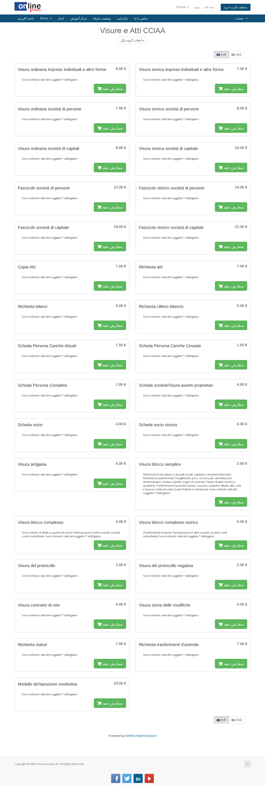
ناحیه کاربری (26, 18)
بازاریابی (122, 18)
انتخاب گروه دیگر (132, 40)
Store (44, 18)
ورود (197, 7)
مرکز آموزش (78, 18)
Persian (181, 7)
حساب (240, 18)
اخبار (61, 18)
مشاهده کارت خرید (235, 7)
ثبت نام (209, 7)
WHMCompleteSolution (141, 736)
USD (238, 54)
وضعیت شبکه (102, 18)
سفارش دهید (112, 88)
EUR (223, 54)
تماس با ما (141, 18)
